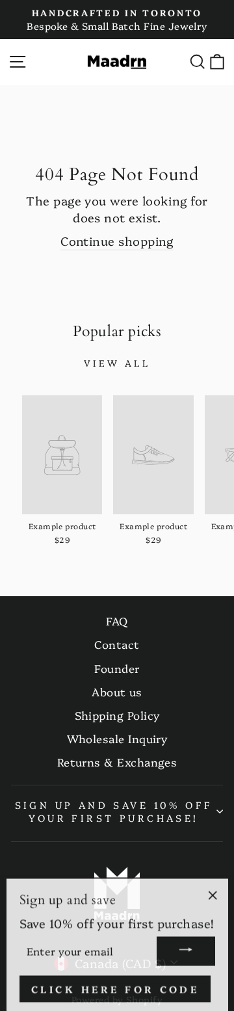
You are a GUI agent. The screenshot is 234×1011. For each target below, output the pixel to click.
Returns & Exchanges (117, 761)
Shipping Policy (117, 714)
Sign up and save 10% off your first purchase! (114, 811)
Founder (116, 668)
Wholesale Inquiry (117, 738)
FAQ (116, 620)
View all (117, 362)
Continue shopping (117, 241)
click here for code (115, 986)
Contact (116, 644)
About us (117, 691)
